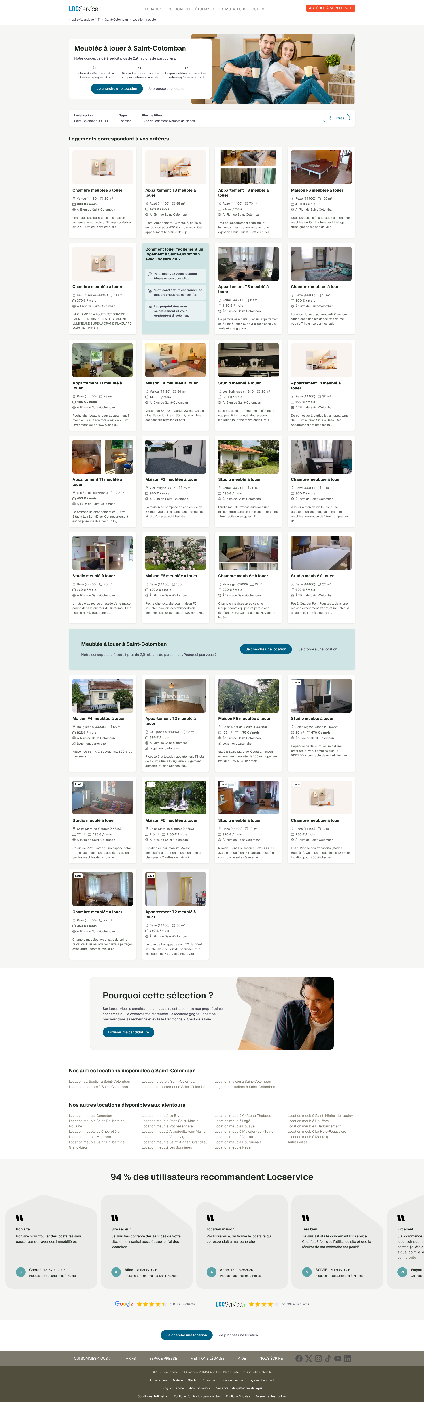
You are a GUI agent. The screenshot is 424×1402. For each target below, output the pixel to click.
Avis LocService (200, 1388)
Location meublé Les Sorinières (167, 1147)
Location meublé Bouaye (235, 1126)
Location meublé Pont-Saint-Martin (170, 1121)
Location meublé (231, 1380)
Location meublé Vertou (234, 1136)
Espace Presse (163, 1358)
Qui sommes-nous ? (92, 1358)
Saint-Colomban (116, 19)
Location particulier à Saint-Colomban (99, 1081)
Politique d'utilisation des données (197, 1396)
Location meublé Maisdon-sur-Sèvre (244, 1131)
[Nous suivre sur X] (308, 1358)
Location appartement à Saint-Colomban (174, 1086)
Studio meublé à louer (239, 383)
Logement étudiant (261, 1380)
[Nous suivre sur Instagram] (318, 1358)
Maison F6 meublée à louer (317, 190)
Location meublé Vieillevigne (165, 1136)
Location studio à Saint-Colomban (169, 1081)
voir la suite (407, 1257)
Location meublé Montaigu (309, 1136)
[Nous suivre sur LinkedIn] (347, 1358)
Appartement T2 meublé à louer (170, 721)
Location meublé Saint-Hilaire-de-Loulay (320, 1115)
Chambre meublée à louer (97, 190)
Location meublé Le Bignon (164, 1115)
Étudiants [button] (204, 9)
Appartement (159, 1380)
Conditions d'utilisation (153, 1396)
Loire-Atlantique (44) (86, 19)
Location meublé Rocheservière (167, 1126)
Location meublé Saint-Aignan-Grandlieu (175, 1142)
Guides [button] (258, 9)
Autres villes (297, 1142)
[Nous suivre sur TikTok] (328, 1358)
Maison (178, 1380)
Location (153, 9)
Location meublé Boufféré (308, 1121)
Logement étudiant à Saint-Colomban (245, 1086)
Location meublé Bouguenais (238, 1142)
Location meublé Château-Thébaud (243, 1115)
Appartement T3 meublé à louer (170, 193)
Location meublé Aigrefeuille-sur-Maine (174, 1131)
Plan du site (231, 1372)
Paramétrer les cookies (271, 1396)
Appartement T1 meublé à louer (97, 385)
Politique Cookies (238, 1396)
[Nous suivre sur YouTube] (337, 1358)
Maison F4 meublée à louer (171, 383)
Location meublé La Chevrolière (94, 1131)
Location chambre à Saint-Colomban (98, 1086)
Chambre (209, 1380)
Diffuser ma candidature (128, 1032)
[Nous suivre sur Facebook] (299, 1358)
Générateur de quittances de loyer (239, 1388)
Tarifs (130, 1358)
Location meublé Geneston (90, 1115)
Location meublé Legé (232, 1121)
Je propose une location (167, 88)
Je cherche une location (117, 88)
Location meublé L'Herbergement (314, 1126)
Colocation (179, 9)
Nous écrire (271, 1358)
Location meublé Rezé (233, 1147)
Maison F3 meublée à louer (171, 479)
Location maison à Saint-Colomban (243, 1081)
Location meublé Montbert (90, 1136)
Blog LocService (173, 1388)
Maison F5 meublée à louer (244, 718)
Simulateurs (234, 9)
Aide (242, 1358)
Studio (192, 1380)
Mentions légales (208, 1358)
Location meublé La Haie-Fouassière (317, 1131)
